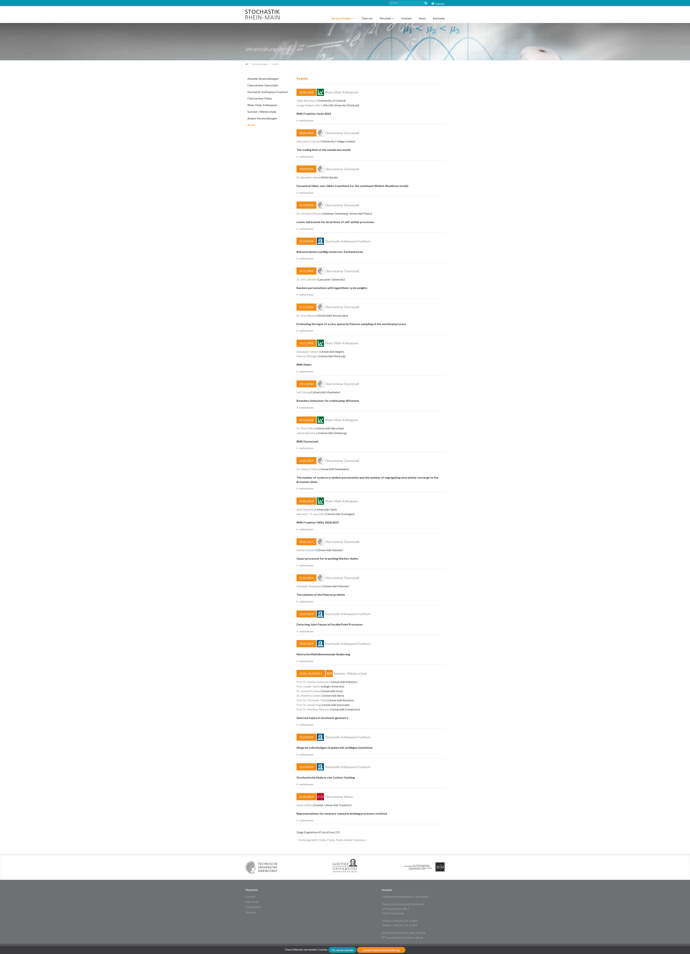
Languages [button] (439, 3)
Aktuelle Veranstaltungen (263, 78)
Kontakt (406, 18)
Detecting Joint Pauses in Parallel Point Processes (329, 624)
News (422, 18)
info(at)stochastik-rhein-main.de (405, 932)
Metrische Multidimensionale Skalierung (323, 654)
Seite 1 (315, 840)
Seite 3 (333, 840)
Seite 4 (341, 840)
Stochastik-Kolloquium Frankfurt (267, 92)
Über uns (367, 18)
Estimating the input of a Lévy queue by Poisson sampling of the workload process (351, 324)
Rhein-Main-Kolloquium (262, 105)
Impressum (252, 901)
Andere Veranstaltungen (262, 118)
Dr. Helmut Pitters (307, 469)
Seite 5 (350, 840)
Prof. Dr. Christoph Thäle (311, 700)
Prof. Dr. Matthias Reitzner (312, 709)
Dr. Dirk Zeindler (306, 279)
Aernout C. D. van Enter (310, 514)
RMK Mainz (304, 364)
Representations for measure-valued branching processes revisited (341, 813)
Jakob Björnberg (307, 433)
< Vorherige (304, 840)
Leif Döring (303, 392)
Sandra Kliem (304, 805)
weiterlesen (306, 120)
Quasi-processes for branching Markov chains (327, 558)
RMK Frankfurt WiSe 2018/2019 (317, 522)
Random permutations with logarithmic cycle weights (331, 288)
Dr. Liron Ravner (306, 315)
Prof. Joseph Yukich (308, 686)
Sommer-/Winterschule (261, 111)
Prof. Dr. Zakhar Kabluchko (313, 682)
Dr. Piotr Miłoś (305, 428)
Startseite (439, 18)
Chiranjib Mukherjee (309, 586)
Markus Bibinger (307, 356)
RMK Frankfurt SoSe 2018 (313, 113)
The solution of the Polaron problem (320, 594)
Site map (250, 912)
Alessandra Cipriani (308, 141)
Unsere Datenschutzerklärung (381, 950)
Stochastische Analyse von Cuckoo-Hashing (325, 777)
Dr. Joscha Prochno (308, 691)
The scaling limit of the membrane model (323, 149)
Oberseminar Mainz (259, 98)
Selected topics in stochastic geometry (322, 717)
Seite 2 (324, 840)
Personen (386, 18)
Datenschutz (253, 907)
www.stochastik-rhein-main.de (404, 937)
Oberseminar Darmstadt (262, 85)
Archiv (251, 125)
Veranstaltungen (341, 18)
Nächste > (361, 840)
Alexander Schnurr (307, 351)
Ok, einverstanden (342, 950)
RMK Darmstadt (307, 441)
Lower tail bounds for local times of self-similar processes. (335, 222)
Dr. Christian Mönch (308, 213)
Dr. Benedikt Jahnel (308, 177)
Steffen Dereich (306, 550)
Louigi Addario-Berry (309, 105)
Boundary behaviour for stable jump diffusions (327, 400)
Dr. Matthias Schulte (308, 695)
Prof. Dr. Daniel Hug (308, 705)
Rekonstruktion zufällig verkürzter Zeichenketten (329, 251)
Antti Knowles (305, 509)
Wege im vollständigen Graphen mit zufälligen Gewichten (334, 747)
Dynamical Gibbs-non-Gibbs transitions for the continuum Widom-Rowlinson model (352, 185)
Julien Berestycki (307, 100)
